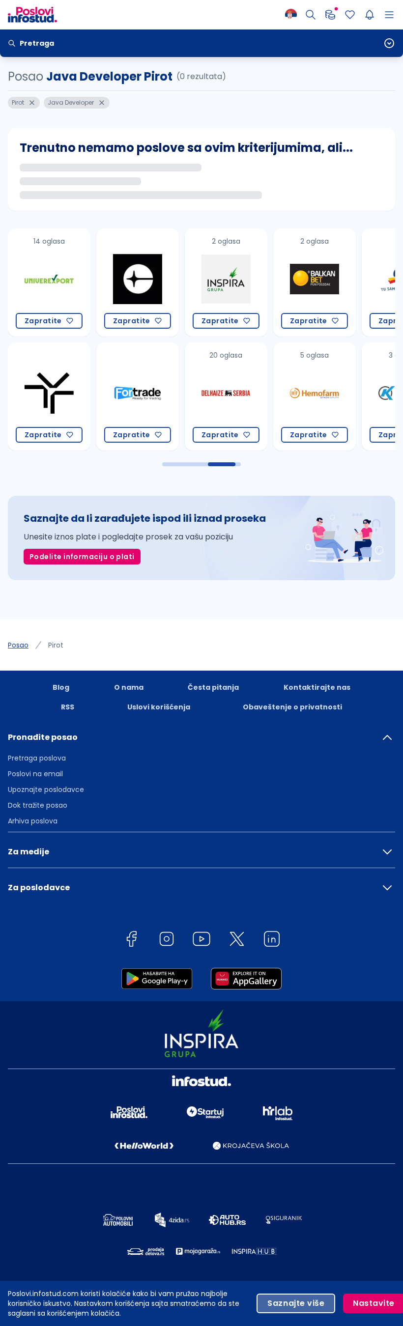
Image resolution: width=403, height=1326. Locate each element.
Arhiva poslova (33, 821)
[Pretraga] (310, 14)
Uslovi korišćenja (158, 707)
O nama (129, 687)
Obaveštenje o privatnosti (292, 707)
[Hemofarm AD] (312, 396)
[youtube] (201, 940)
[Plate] (330, 14)
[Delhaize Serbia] (224, 396)
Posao (18, 645)
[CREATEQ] (135, 282)
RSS (67, 707)
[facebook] (131, 940)
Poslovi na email (35, 774)
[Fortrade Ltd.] (135, 396)
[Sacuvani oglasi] (350, 14)
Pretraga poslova (37, 758)
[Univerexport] (47, 282)
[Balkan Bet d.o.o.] (312, 282)
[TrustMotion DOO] (47, 396)
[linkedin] (272, 940)
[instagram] (166, 940)
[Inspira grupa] (224, 282)
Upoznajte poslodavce (46, 789)
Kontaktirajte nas (317, 687)
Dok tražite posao (37, 805)
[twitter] (237, 940)
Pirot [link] (55, 645)
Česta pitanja (213, 687)
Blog (61, 687)
